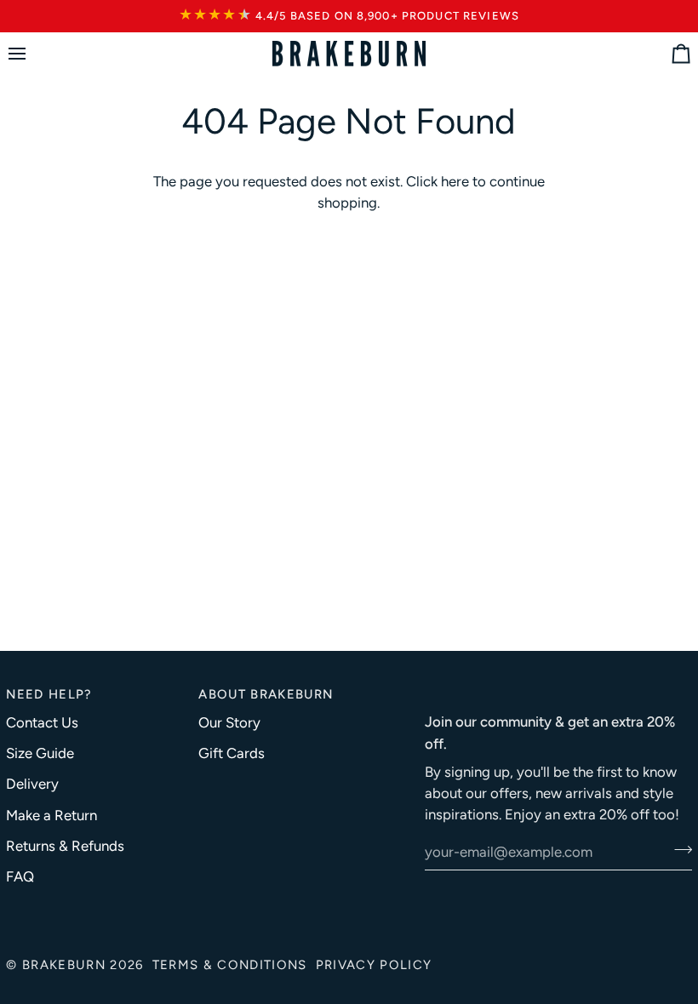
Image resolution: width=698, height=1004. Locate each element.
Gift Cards (231, 753)
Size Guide (40, 753)
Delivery (32, 783)
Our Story (229, 722)
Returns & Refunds (65, 845)
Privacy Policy (374, 965)
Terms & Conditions (229, 965)
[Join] (678, 849)
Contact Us (42, 722)
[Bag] (665, 54)
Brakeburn (64, 965)
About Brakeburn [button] (265, 694)
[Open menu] (32, 54)
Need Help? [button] (49, 694)
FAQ (20, 876)
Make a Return (51, 815)
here (455, 181)
